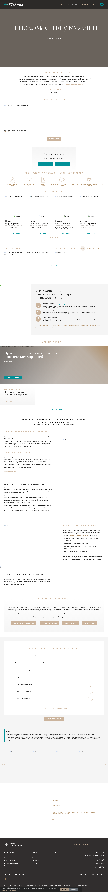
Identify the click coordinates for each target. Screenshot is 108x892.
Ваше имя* (55, 800)
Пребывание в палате (49, 623)
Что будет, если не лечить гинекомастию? (27, 677)
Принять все (64, 889)
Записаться (17, 233)
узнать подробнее (13, 377)
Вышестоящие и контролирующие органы (64, 885)
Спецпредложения (36, 860)
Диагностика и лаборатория (11, 863)
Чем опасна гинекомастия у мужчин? (25, 655)
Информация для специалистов (50, 885)
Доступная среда (83, 874)
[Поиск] (72, 4)
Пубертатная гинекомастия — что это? (26, 691)
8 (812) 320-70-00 (65, 4)
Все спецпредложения (54, 409)
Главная (38, 20)
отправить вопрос (61, 826)
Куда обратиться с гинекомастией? (25, 698)
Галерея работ (54, 138)
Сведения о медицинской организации (24, 885)
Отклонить (73, 889)
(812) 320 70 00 (100, 852)
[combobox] (54, 99)
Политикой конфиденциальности (67, 819)
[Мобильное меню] (102, 4)
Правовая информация (77, 885)
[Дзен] (20, 874)
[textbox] (54, 99)
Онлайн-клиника (58, 855)
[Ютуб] (16, 874)
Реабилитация (90, 623)
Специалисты (35, 855)
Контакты (34, 863)
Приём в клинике (63, 164)
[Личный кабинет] (76, 4)
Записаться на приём (88, 4)
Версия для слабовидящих (97, 874)
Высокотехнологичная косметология (13, 855)
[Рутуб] (23, 874)
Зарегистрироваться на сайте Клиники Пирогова (56, 304)
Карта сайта (84, 885)
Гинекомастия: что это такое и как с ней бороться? (29, 663)
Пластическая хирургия (54, 20)
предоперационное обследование (79, 535)
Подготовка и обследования (23, 623)
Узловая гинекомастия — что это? (24, 684)
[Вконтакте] (5, 874)
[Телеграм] (9, 874)
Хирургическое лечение (10, 857)
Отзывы (34, 857)
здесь (90, 313)
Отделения (45, 20)
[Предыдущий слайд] (4, 765)
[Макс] (12, 874)
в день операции (70, 623)
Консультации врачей (9, 860)
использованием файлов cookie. (9, 890)
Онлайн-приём (45, 164)
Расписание (79, 304)
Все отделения (8, 865)
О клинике (34, 852)
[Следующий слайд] (104, 765)
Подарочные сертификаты (60, 857)
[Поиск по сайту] (5, 879)
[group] (19, 764)
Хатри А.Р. (6, 131)
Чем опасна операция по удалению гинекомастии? (29, 670)
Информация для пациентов (37, 885)
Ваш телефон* (57, 805)
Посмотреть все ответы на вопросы (54, 708)
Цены (55, 852)
